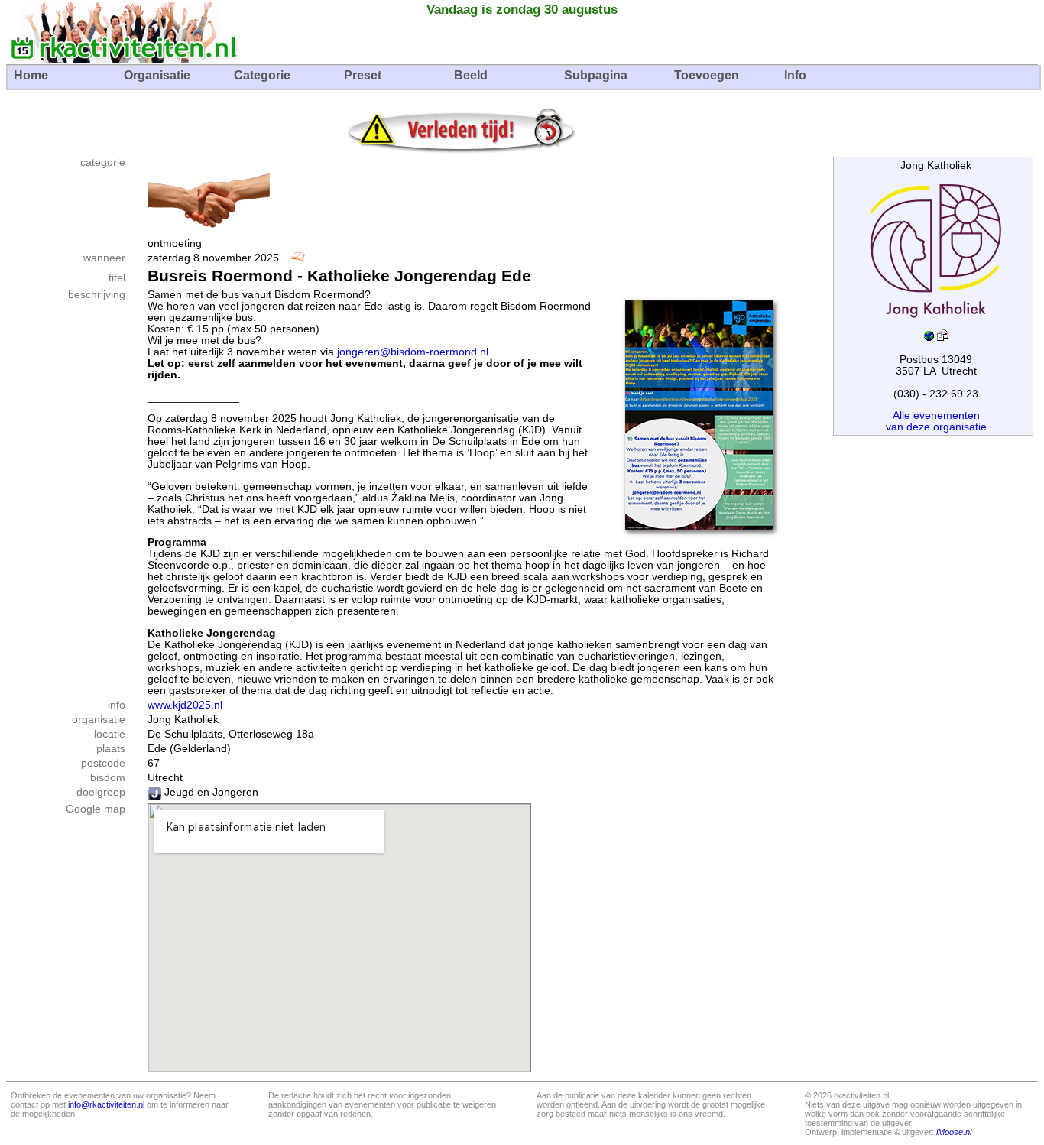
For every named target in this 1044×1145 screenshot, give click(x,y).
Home (31, 75)
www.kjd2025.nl (185, 705)
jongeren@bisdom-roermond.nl (412, 352)
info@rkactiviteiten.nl (106, 1104)
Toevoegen (706, 75)
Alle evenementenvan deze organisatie (936, 421)
